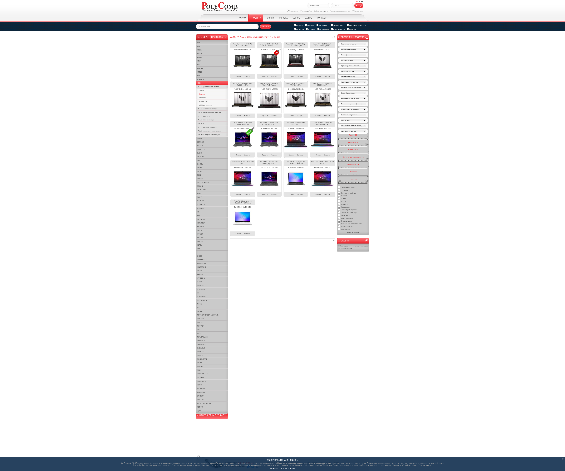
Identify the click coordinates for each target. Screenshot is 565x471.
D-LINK (199, 171)
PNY (198, 330)
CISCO (199, 160)
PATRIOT (200, 318)
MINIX (199, 304)
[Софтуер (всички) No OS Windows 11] (353, 60)
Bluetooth (344, 196)
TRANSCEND (202, 381)
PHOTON (200, 326)
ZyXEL (199, 411)
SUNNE (200, 366)
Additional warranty (205, 105)
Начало (242, 18)
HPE (198, 215)
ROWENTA (201, 341)
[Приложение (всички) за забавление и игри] (353, 131)
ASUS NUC (202, 123)
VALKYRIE (201, 388)
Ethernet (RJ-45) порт (349, 210)
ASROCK (200, 79)
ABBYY (199, 46)
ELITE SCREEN (203, 182)
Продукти (256, 18)
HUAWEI (200, 238)
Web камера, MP (347, 226)
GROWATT (201, 208)
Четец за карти (346, 221)
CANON (200, 153)
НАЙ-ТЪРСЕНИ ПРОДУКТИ (212, 415)
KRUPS (200, 274)
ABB (198, 42)
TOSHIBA (200, 377)
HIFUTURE (201, 219)
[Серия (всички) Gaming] (353, 55)
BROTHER (201, 149)
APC (198, 76)
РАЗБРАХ (274, 468)
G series (202, 94)
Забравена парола (321, 11)
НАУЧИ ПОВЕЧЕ (288, 468)
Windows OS (345, 229)
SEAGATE (201, 352)
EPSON (200, 186)
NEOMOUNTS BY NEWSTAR (207, 315)
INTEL (199, 245)
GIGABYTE (201, 204)
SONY (199, 363)
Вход (359, 5)
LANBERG (201, 278)
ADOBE (200, 57)
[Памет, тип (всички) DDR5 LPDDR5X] (353, 77)
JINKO (199, 256)
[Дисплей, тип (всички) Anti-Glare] (353, 93)
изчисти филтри (353, 232)
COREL (200, 164)
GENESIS (200, 201)
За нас (308, 18)
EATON (200, 179)
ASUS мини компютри (206, 120)
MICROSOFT (202, 300)
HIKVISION (201, 223)
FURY (199, 197)
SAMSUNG (201, 348)
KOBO (199, 271)
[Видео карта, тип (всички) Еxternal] (353, 98)
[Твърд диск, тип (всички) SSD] (353, 82)
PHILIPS (200, 322)
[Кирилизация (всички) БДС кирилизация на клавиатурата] (353, 115)
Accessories (203, 101)
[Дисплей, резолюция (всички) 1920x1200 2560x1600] (353, 88)
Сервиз (296, 18)
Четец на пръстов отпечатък (351, 224)
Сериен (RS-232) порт (349, 212)
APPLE (199, 72)
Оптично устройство (348, 193)
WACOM (200, 399)
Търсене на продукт (352, 37)
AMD (199, 61)
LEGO (199, 282)
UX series (202, 98)
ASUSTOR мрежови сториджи (209, 134)
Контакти (322, 18)
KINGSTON (201, 267)
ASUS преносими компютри (208, 87)
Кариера (283, 18)
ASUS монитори (204, 116)
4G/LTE (343, 199)
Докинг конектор (347, 218)
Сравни (238, 76)
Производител (219, 37)
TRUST (200, 385)
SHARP (200, 355)
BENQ (199, 138)
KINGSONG (201, 263)
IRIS (198, 249)
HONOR (200, 234)
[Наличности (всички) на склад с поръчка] (353, 49)
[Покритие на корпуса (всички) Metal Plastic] (353, 126)
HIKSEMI (200, 226)
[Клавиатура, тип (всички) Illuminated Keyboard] (353, 109)
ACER (199, 50)
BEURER (200, 142)
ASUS (199, 83)
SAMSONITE (202, 344)
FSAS (199, 193)
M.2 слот (344, 201)
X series (202, 90)
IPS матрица (345, 190)
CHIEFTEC (201, 157)
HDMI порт (345, 204)
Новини (270, 18)
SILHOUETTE (202, 359)
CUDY (199, 168)
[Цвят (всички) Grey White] (353, 120)
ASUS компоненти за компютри (209, 131)
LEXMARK (201, 289)
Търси (265, 26)
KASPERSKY (202, 260)
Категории (202, 37)
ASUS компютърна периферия (209, 112)
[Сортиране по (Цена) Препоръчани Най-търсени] (353, 44)
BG (357, 1)
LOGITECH (201, 296)
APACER (200, 68)
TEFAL (199, 370)
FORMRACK (201, 190)
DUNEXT (200, 396)
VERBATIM (201, 392)
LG (198, 293)
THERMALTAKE (203, 374)
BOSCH (200, 145)
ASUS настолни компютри (207, 109)
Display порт (345, 207)
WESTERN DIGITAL (204, 403)
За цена (247, 76)
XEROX (200, 407)
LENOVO (200, 285)
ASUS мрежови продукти (207, 127)
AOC (199, 65)
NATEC (199, 311)
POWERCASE (202, 337)
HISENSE (200, 230)
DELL (199, 175)
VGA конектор (346, 215)
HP (198, 212)
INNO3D (200, 241)
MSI (198, 307)
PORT (199, 333)
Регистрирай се (306, 11)
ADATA (199, 53)
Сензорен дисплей (347, 187)
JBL (198, 252)
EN (362, 1)
